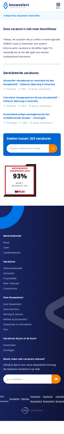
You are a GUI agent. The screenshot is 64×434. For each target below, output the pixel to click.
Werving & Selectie (13, 314)
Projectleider (10, 278)
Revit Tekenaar (11, 283)
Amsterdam (9, 345)
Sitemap (25, 398)
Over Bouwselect (12, 304)
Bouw (6, 242)
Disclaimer (15, 398)
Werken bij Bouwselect (15, 319)
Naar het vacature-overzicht (23, 15)
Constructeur (10, 288)
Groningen (8, 350)
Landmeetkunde (12, 252)
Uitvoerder (8, 273)
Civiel (6, 247)
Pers (5, 329)
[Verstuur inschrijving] (56, 379)
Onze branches (11, 309)
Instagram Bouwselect (36, 399)
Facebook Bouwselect (48, 399)
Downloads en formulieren (17, 324)
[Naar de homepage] (16, 5)
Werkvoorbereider (12, 268)
